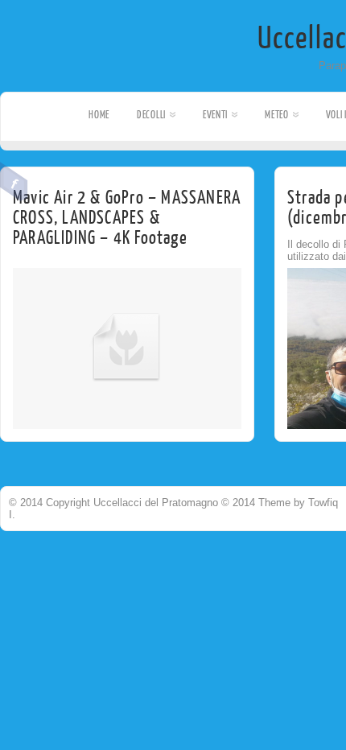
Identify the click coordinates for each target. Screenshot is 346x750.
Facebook (14, 182)
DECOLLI (151, 115)
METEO (277, 115)
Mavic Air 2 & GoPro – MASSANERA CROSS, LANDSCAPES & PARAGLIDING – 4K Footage (127, 218)
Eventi (215, 115)
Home (99, 115)
